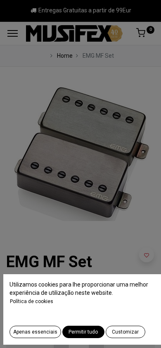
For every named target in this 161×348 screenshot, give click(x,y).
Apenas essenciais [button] (35, 332)
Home (65, 55)
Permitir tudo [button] (83, 332)
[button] (146, 254)
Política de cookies (31, 301)
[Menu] (13, 33)
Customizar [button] (125, 332)
